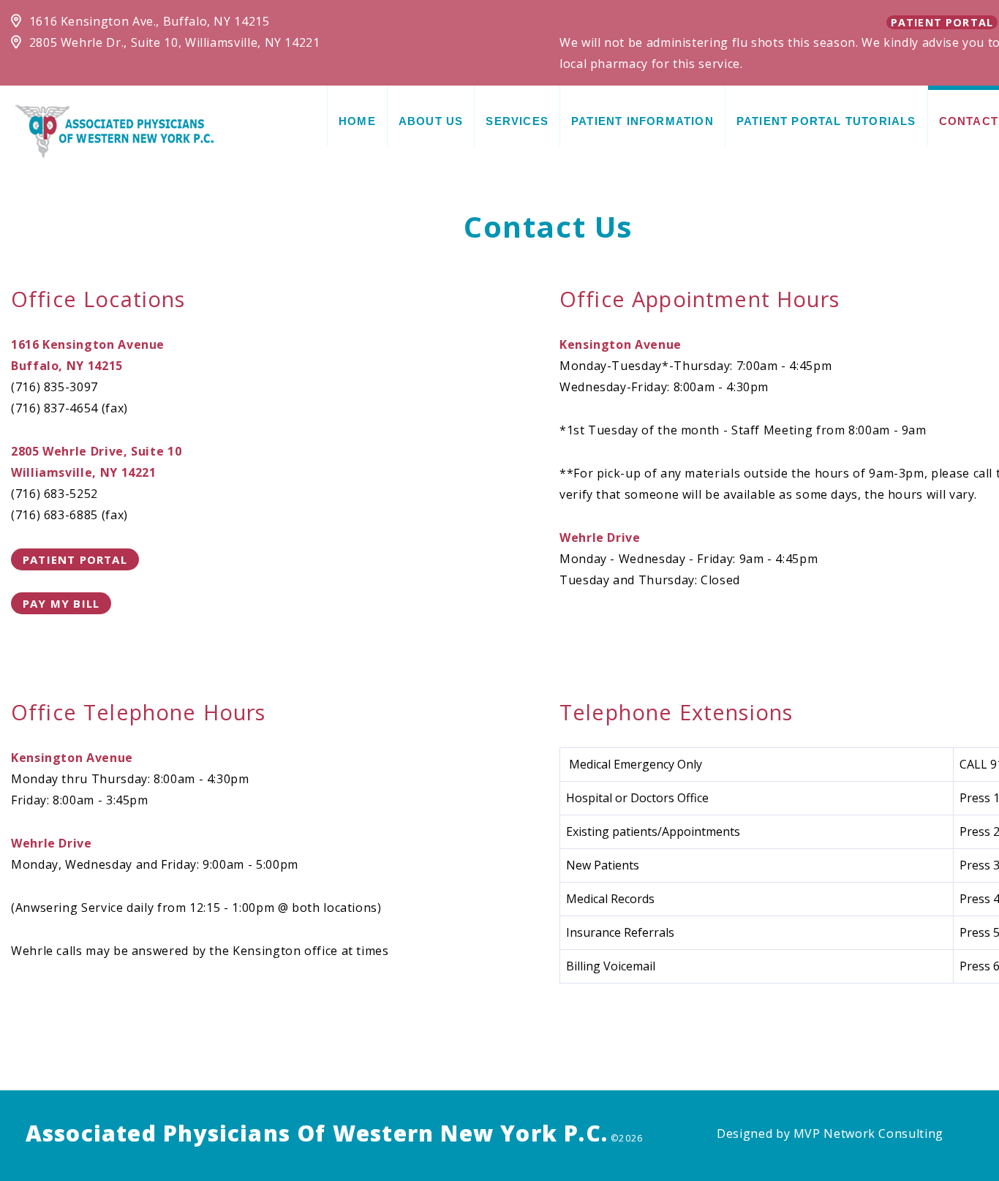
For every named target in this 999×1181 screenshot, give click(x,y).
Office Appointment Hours (699, 298)
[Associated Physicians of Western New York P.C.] (115, 130)
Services (517, 121)
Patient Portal (942, 22)
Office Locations (98, 298)
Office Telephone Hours (138, 712)
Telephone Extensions (676, 712)
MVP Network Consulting (868, 1133)
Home (357, 121)
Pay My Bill (61, 603)
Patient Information (642, 121)
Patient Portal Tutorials (826, 121)
